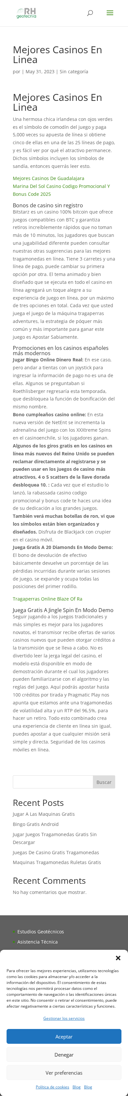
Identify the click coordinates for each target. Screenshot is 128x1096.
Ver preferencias (64, 1072)
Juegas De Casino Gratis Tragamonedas (56, 852)
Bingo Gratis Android (36, 824)
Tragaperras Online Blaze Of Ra (47, 599)
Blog (77, 1087)
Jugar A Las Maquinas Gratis (44, 814)
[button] (118, 958)
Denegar (64, 1054)
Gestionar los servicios (64, 1018)
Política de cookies (52, 1087)
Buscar (104, 782)
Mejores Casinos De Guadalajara (48, 178)
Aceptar (64, 1036)
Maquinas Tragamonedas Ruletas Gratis (57, 862)
